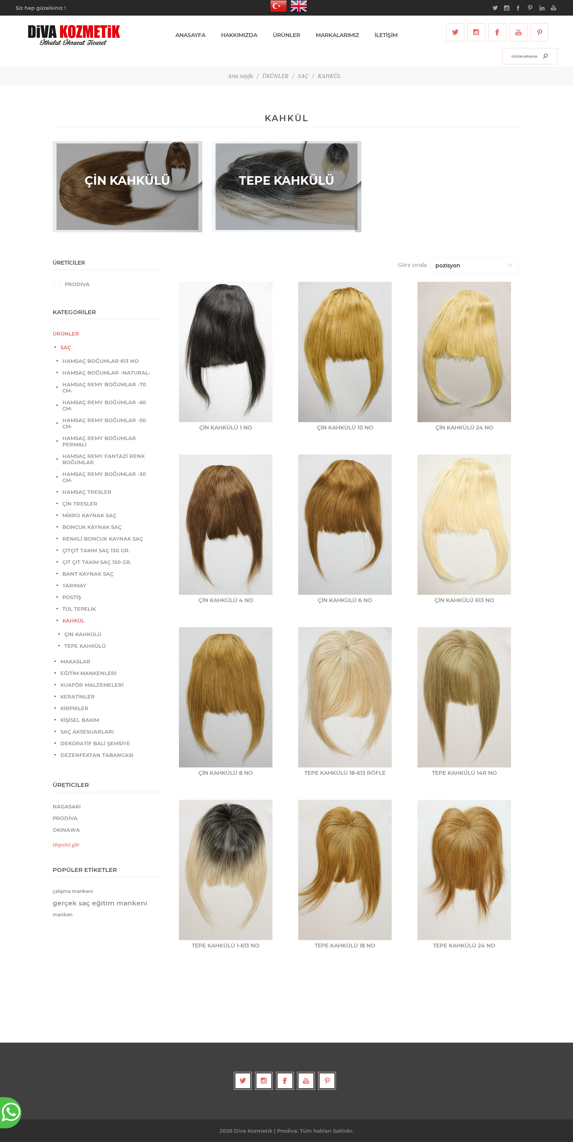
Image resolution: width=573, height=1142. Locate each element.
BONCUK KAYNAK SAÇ (92, 527)
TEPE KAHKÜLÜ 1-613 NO (226, 945)
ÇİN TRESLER (79, 503)
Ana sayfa (240, 76)
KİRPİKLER (74, 708)
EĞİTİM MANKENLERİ (88, 673)
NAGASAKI (67, 806)
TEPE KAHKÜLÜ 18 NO (345, 945)
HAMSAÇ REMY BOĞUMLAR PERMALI (99, 441)
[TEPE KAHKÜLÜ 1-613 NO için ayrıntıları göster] (226, 870)
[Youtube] (518, 32)
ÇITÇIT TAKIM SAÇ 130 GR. (96, 550)
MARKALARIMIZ (337, 35)
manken (63, 914)
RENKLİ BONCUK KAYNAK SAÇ (102, 539)
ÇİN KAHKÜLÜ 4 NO (225, 600)
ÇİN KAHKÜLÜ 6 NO (345, 600)
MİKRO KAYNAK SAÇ (89, 515)
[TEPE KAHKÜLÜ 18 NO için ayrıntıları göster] (345, 870)
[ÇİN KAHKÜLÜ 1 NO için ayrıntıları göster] (226, 352)
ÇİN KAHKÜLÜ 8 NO (225, 772)
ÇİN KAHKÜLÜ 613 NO (464, 600)
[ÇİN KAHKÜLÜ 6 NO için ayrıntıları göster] (345, 524)
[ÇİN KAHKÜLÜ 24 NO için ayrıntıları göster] (464, 352)
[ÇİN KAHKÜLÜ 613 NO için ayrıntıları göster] (464, 524)
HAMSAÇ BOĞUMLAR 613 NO (100, 361)
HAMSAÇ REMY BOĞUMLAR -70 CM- (104, 387)
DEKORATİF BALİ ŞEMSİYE (95, 743)
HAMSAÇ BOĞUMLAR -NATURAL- (106, 372)
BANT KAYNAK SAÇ (87, 574)
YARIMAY (74, 585)
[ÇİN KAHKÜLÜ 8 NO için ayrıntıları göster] (226, 697)
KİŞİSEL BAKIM (79, 720)
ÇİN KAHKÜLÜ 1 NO (225, 427)
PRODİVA (77, 284)
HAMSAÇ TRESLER (86, 492)
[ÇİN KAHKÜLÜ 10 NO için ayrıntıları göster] (345, 352)
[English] (296, 6)
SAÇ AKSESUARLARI (87, 731)
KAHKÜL (73, 620)
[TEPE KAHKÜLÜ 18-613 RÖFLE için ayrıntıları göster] (345, 697)
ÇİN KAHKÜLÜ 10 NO (345, 427)
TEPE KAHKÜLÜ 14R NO (464, 772)
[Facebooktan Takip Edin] (497, 32)
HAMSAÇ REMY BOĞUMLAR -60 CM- (104, 405)
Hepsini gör (66, 845)
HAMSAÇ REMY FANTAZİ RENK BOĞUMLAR (103, 459)
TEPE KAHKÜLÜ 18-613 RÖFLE (345, 772)
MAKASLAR (75, 661)
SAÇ (65, 347)
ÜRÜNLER (66, 334)
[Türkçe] (276, 6)
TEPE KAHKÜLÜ (85, 646)
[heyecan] (455, 32)
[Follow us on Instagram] (476, 32)
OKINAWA (66, 830)
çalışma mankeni (73, 891)
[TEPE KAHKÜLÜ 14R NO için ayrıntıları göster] (464, 697)
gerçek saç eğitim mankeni (100, 903)
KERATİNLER (77, 696)
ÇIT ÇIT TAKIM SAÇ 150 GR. (96, 562)
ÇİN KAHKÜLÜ (82, 634)
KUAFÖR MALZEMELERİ (92, 685)
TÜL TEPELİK (79, 609)
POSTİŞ (71, 597)
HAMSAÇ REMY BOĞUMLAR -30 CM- (104, 477)
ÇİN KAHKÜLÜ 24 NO (464, 427)
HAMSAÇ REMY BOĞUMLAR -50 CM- (104, 423)
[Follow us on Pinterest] (539, 32)
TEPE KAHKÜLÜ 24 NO (464, 945)
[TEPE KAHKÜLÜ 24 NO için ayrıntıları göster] (464, 870)
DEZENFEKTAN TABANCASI (96, 755)
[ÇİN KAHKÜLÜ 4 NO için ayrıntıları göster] (226, 524)
